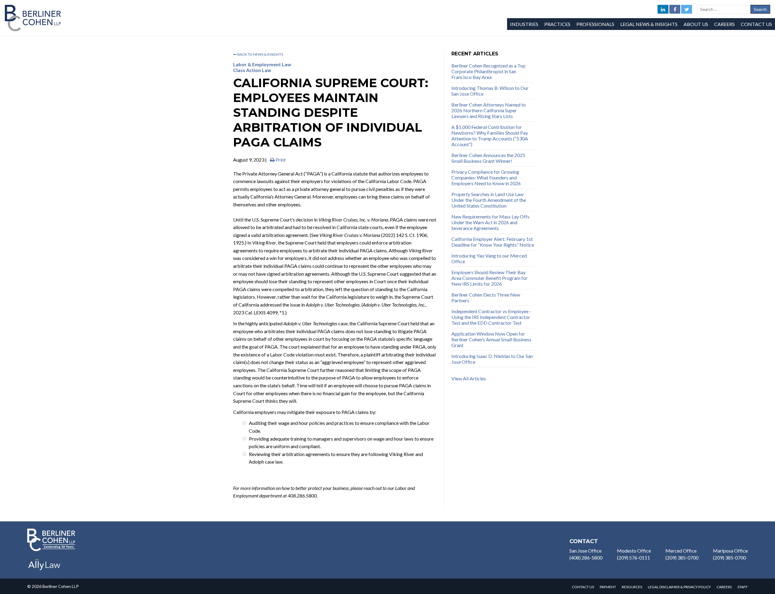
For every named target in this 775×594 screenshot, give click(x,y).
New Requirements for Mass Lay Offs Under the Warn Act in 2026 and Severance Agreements (490, 222)
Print (280, 159)
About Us (696, 24)
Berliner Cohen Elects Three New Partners (485, 297)
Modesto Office (634, 550)
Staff (742, 587)
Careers (724, 24)
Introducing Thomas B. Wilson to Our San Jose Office (490, 91)
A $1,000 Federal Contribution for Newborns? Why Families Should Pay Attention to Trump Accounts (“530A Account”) (489, 135)
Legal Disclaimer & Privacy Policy (679, 587)
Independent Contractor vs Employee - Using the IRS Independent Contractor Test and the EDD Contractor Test (491, 317)
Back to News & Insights (260, 54)
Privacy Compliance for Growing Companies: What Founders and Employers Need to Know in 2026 (486, 177)
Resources (632, 587)
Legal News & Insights (649, 24)
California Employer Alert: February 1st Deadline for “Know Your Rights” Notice (492, 242)
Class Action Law (252, 70)
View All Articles (468, 378)
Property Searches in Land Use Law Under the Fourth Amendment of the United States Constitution (488, 199)
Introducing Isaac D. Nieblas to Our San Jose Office (492, 359)
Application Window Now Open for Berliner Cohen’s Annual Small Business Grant (491, 339)
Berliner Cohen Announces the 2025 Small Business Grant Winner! (488, 158)
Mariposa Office (730, 550)
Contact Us (756, 24)
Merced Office (681, 550)
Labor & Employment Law (262, 64)
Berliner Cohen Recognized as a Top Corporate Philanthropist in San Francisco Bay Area (488, 71)
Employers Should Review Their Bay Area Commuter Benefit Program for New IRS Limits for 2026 (489, 278)
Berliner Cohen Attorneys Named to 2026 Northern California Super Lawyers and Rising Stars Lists (488, 110)
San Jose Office (585, 550)
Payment (608, 587)
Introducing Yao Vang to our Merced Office (489, 258)
